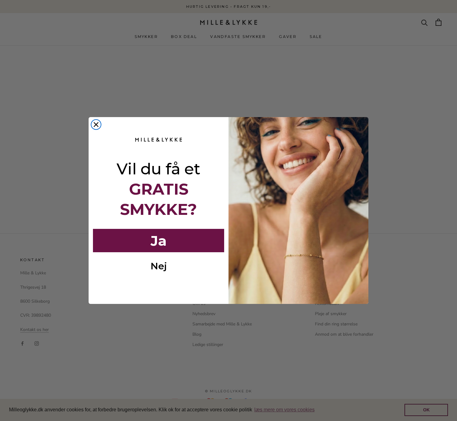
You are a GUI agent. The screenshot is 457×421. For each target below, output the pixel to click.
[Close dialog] (96, 125)
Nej (158, 266)
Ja (158, 240)
